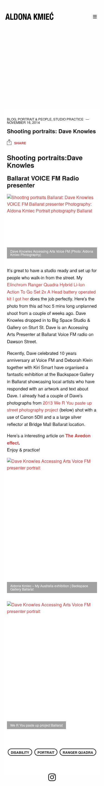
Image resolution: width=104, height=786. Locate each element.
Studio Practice (68, 119)
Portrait (45, 752)
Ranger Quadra (78, 752)
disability (20, 752)
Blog (11, 119)
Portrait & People (35, 119)
